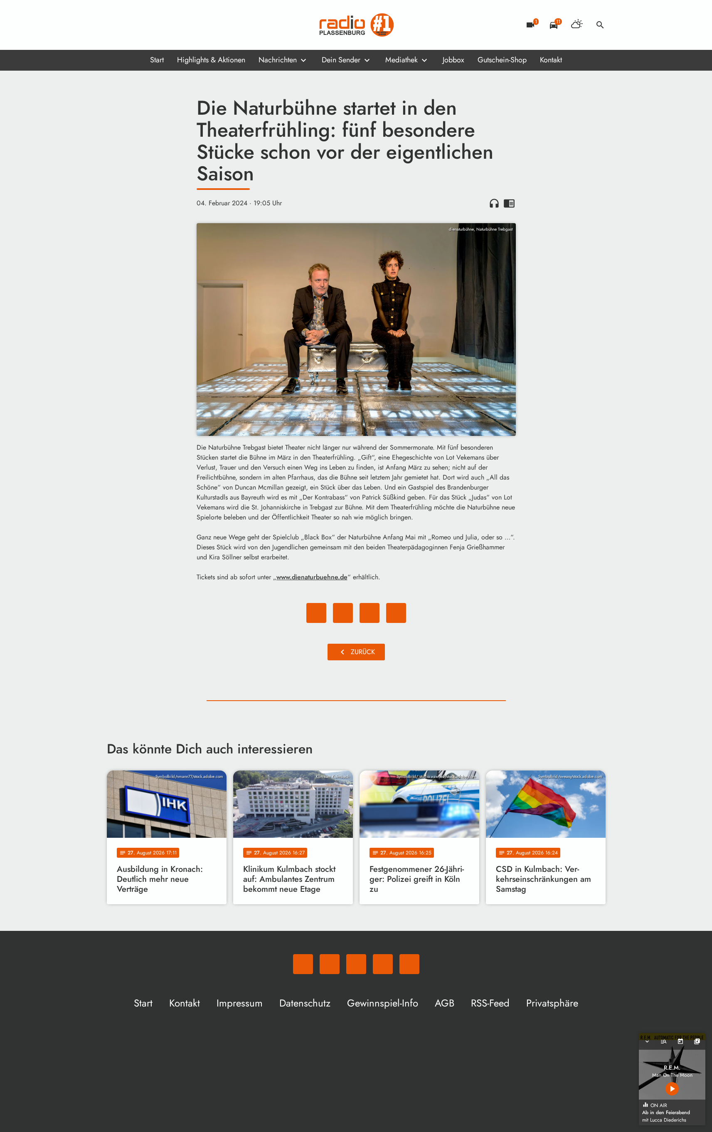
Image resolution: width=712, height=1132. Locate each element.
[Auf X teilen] (343, 613)
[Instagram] (148, 25)
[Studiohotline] (181, 25)
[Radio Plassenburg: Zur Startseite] (356, 25)
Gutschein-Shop (502, 59)
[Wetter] (577, 25)
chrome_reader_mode (509, 203)
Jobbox (453, 59)
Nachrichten (278, 59)
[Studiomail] (165, 25)
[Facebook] (131, 25)
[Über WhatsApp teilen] (369, 613)
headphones (494, 203)
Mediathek (401, 59)
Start (157, 59)
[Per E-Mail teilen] (396, 613)
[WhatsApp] (115, 25)
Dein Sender (341, 59)
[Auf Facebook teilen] (316, 613)
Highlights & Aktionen (211, 59)
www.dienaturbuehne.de (311, 577)
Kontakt (551, 59)
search (600, 25)
